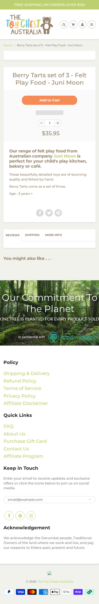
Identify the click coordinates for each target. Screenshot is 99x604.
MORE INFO (53, 235)
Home (7, 45)
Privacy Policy (19, 396)
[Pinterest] (58, 213)
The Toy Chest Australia (55, 581)
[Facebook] (40, 213)
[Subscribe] (89, 499)
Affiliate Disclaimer (25, 403)
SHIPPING (32, 235)
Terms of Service (22, 388)
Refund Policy (19, 381)
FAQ (8, 426)
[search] (64, 24)
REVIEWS (13, 235)
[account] (82, 24)
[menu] (91, 24)
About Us (14, 434)
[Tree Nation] (49, 573)
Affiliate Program (23, 456)
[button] (49, 112)
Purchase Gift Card (25, 441)
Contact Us (16, 449)
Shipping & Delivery (26, 373)
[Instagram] (31, 515)
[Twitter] (49, 213)
